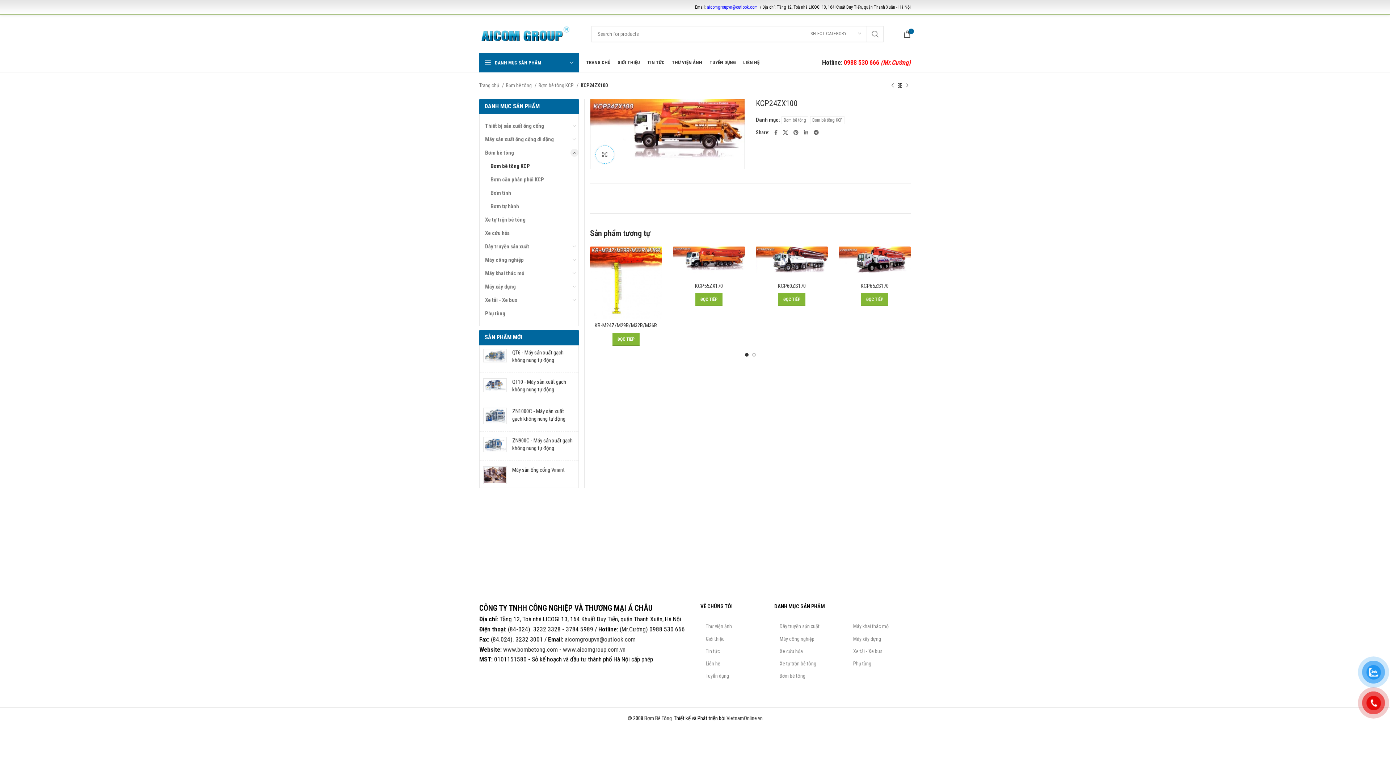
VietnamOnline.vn (744, 718)
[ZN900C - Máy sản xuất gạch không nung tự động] (495, 446)
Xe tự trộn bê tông (505, 219)
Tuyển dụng (717, 676)
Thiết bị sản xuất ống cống (514, 126)
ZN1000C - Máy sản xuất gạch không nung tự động (538, 415)
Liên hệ (713, 664)
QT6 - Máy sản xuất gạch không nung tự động (538, 356)
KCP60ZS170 (792, 286)
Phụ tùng (495, 313)
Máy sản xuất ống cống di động (519, 139)
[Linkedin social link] (806, 132)
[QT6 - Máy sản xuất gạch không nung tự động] (495, 358)
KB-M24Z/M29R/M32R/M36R (626, 325)
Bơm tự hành (504, 206)
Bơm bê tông (519, 85)
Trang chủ (489, 85)
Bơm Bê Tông (658, 718)
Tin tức (713, 651)
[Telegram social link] (816, 132)
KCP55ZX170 (709, 286)
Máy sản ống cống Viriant (538, 470)
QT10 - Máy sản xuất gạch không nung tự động (539, 386)
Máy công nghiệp (504, 260)
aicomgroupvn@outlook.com (732, 7)
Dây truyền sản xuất (507, 246)
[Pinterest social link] (796, 132)
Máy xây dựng (500, 286)
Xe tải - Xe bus (501, 300)
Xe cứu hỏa (497, 233)
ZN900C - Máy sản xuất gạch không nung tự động (542, 444)
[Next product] (907, 85)
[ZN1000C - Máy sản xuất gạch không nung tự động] (495, 417)
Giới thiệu (715, 639)
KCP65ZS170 (875, 286)
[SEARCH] (875, 34)
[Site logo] (525, 33)
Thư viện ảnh (719, 626)
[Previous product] (892, 85)
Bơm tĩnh (500, 193)
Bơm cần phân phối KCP (517, 179)
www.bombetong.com (530, 649)
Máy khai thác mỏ (504, 273)
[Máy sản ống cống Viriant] (495, 475)
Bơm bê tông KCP (557, 85)
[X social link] (785, 132)
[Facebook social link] (776, 132)
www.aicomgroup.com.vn (594, 649)
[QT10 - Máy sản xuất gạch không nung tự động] (495, 387)
